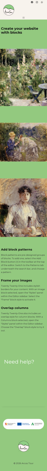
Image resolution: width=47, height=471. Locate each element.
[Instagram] (37, 2)
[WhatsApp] (42, 2)
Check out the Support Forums (21, 389)
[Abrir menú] (23, 18)
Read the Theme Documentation (22, 381)
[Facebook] (32, 2)
